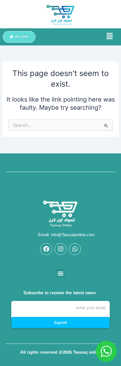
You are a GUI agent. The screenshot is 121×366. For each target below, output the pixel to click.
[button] (100, 37)
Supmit (60, 322)
